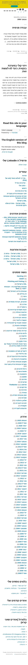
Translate (15, 132)
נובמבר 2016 (22, 441)
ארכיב (24, 304)
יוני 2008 (23, 568)
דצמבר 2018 (22, 434)
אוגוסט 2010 (22, 510)
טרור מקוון (23, 341)
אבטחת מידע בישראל (19, 291)
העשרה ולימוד (21, 320)
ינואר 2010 (23, 520)
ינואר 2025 (23, 426)
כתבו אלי (22, 185)
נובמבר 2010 (22, 502)
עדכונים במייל (20, 183)
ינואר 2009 (23, 549)
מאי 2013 (23, 465)
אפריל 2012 (22, 484)
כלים (25, 348)
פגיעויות (24, 382)
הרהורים (23, 328)
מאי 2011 (23, 494)
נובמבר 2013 (22, 455)
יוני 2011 (23, 491)
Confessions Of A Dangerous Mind (14, 634)
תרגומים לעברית (20, 408)
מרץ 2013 (23, 470)
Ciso (23, 631)
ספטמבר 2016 (21, 444)
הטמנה (24, 315)
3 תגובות (23, 113)
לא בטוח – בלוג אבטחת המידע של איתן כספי (17, 652)
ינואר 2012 (23, 486)
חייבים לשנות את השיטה (17, 241)
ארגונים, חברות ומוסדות (18, 302)
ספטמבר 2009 (21, 528)
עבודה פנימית (19, 27)
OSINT (21, 279)
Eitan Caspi (23, 164)
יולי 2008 (23, 565)
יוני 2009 (23, 536)
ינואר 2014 (23, 452)
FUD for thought (8, 152)
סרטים (24, 379)
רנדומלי (22, 644)
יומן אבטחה (21, 642)
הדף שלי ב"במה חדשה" (19, 612)
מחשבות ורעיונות (20, 359)
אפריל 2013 (22, 468)
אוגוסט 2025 (22, 420)
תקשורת (24, 406)
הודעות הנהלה (21, 312)
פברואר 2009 (22, 547)
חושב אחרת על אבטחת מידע (16, 639)
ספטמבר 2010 (21, 507)
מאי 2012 (23, 481)
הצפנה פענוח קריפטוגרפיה (17, 323)
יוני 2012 (23, 478)
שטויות (8, 51)
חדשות (24, 336)
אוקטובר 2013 (21, 457)
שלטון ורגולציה (21, 400)
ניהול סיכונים (10, 111)
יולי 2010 (23, 513)
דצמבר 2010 (22, 499)
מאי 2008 (23, 571)
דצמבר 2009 (22, 523)
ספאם (24, 377)
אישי (25, 296)
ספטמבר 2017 (21, 436)
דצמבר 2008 (22, 552)
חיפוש (24, 188)
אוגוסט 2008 (22, 563)
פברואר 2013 (22, 473)
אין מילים (23, 294)
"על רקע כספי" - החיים (20, 585)
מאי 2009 (23, 539)
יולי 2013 (23, 460)
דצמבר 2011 (22, 489)
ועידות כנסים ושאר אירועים (17, 331)
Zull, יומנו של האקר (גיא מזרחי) (15, 637)
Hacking (23, 111)
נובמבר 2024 (22, 428)
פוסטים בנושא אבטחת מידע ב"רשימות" (15, 604)
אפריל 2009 (22, 542)
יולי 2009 (23, 534)
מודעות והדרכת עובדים (18, 356)
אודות (24, 176)
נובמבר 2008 (22, 555)
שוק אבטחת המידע (19, 395)
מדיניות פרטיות (21, 191)
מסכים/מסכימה (14, 6)
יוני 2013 (23, 462)
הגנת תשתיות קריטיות (18, 310)
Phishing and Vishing (16, 281)
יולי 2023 (23, 431)
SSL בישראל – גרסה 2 (12, 253)
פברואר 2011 (22, 497)
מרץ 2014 (23, 449)
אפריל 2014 (22, 447)
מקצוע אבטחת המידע (19, 362)
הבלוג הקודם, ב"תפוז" (20, 607)
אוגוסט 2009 (22, 531)
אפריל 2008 (22, 573)
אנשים (24, 299)
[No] (26, 4)
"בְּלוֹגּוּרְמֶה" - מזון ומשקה (19, 593)
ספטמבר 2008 (21, 560)
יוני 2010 (23, 515)
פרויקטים (23, 387)
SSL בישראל (22, 201)
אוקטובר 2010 (21, 505)
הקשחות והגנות (21, 325)
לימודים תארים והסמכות (17, 351)
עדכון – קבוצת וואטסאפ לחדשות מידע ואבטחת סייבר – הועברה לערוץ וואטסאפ (15, 232)
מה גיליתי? (22, 354)
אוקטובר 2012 (21, 476)
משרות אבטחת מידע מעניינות (16, 364)
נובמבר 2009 (22, 526)
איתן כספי (23, 51)
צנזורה (24, 392)
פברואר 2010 (22, 518)
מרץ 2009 (23, 544)
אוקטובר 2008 (21, 557)
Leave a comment (21, 53)
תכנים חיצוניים (21, 403)
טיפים (24, 338)
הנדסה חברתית (17, 111)
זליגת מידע (22, 333)
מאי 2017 (23, 439)
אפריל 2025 (22, 423)
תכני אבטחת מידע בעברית (17, 193)
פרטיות (24, 390)
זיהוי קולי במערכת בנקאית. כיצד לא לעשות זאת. (14, 68)
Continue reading (20, 103)
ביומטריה (23, 307)
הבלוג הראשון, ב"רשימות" (19, 610)
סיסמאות (23, 374)
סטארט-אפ (23, 371)
